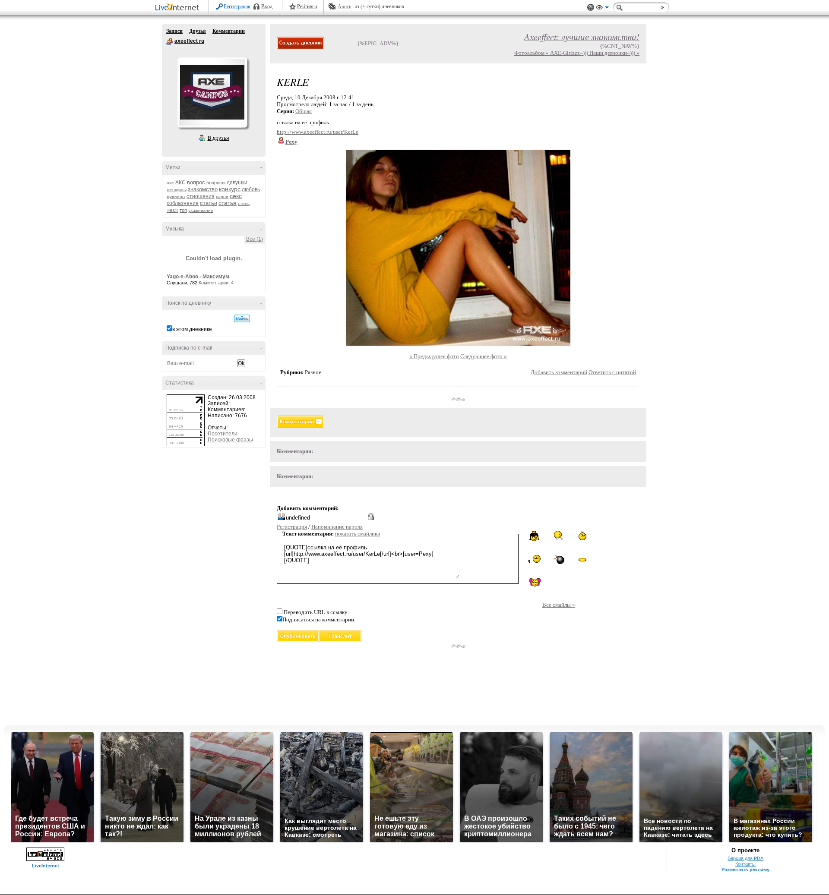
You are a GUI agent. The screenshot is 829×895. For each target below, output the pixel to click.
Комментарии (228, 31)
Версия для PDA (745, 858)
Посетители (222, 434)
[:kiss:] (534, 582)
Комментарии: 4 (216, 282)
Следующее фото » (483, 356)
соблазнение (183, 203)
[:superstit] (534, 559)
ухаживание (200, 210)
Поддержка (590, 7)
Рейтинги (307, 6)
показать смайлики (357, 533)
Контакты (745, 864)
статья (227, 202)
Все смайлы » (558, 605)
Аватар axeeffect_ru (212, 92)
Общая (303, 111)
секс (236, 195)
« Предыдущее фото (434, 356)
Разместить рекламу (745, 869)
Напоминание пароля (337, 526)
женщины (177, 189)
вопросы (215, 182)
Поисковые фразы (230, 440)
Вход (266, 6)
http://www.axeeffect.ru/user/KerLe (317, 132)
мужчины (176, 196)
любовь (251, 189)
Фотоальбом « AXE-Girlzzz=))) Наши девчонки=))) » (576, 53)
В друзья (218, 138)
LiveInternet (178, 8)
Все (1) (254, 239)
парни (222, 196)
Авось (344, 6)
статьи (208, 203)
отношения (201, 196)
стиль (244, 203)
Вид (602, 8)
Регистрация (237, 6)
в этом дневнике (192, 329)
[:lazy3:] (558, 535)
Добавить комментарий (559, 372)
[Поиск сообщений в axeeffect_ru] (242, 318)
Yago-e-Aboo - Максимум (198, 277)
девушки (237, 183)
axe (170, 182)
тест (172, 209)
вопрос (196, 182)
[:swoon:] (582, 558)
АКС (180, 183)
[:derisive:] (582, 535)
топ (183, 210)
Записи (174, 31)
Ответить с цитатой (612, 372)
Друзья (197, 31)
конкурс (229, 189)
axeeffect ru (169, 41)
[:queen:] (535, 536)
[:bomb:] (559, 559)
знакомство (203, 189)
